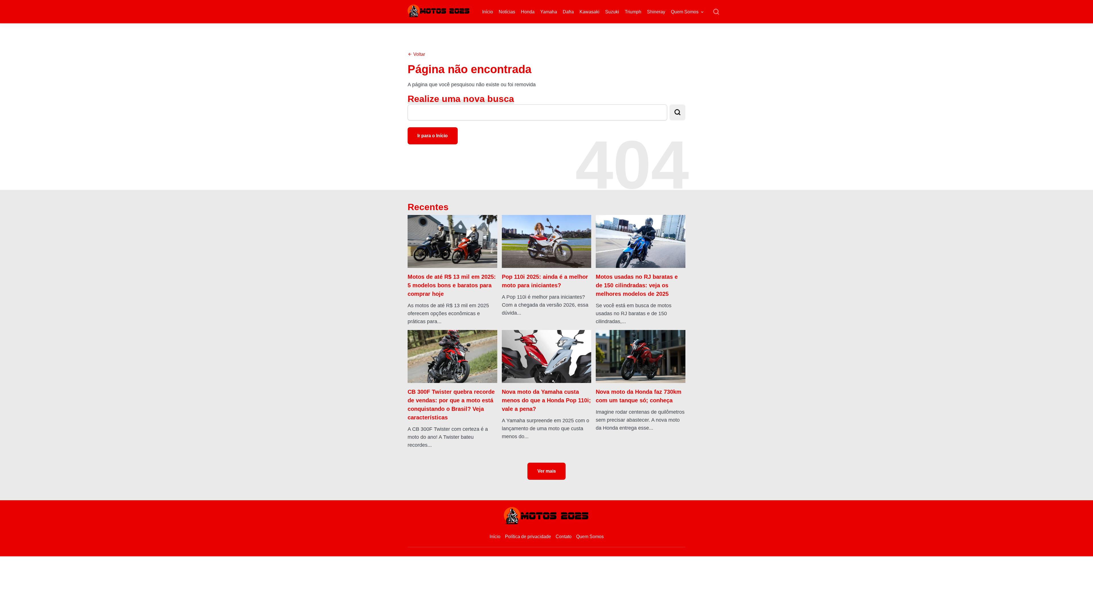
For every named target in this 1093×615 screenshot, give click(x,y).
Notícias (507, 11)
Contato (564, 536)
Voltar (418, 54)
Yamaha (548, 11)
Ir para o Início (432, 135)
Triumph (633, 11)
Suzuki (612, 11)
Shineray (656, 11)
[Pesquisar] (716, 12)
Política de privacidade (528, 536)
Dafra (568, 11)
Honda (528, 11)
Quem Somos (684, 11)
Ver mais (546, 471)
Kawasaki (589, 11)
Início (487, 11)
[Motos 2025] (439, 10)
